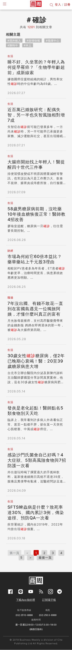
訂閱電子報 (49, 599)
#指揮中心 (52, 40)
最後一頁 (45, 557)
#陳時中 (12, 45)
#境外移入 (14, 40)
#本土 (27, 45)
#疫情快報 (33, 40)
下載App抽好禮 (25, 599)
